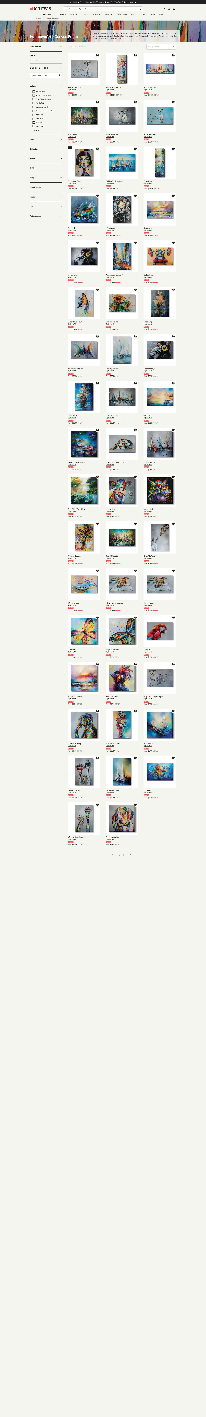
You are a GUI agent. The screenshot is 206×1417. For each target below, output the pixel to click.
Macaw (147, 650)
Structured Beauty (75, 181)
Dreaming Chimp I (75, 743)
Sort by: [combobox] (153, 47)
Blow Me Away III (150, 134)
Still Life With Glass (113, 87)
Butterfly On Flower (75, 322)
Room (32, 158)
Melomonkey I (149, 368)
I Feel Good (110, 228)
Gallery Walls (122, 14)
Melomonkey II (74, 275)
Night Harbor (73, 134)
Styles (72, 14)
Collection (34, 149)
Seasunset (148, 228)
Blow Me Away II (150, 556)
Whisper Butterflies (75, 368)
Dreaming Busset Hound (115, 462)
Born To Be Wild (112, 696)
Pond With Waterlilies (76, 509)
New (153, 14)
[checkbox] (33, 91)
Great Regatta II (150, 87)
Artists (95, 14)
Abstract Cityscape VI (114, 275)
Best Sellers (47, 14)
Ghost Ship (148, 322)
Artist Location (36, 216)
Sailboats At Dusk (113, 790)
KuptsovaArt (72, 90)
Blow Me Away (112, 134)
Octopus (147, 790)
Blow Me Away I (74, 87)
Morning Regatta (112, 368)
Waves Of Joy (73, 603)
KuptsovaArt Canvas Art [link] (52, 18)
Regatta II (71, 228)
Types (84, 14)
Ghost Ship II (73, 415)
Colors (133, 14)
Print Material (35, 187)
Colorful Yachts (112, 415)
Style (32, 139)
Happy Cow (110, 509)
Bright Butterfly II (112, 650)
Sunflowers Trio (112, 322)
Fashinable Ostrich (113, 743)
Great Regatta (149, 462)
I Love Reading (149, 603)
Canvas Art (39, 18)
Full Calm (147, 415)
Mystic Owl (148, 509)
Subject (33, 86)
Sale (161, 14)
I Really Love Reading (114, 603)
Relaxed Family (74, 790)
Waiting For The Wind (114, 181)
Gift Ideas (34, 168)
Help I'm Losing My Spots (154, 696)
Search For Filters (39, 67)
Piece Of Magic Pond (76, 462)
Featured (34, 197)
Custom (144, 14)
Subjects (60, 14)
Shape (32, 178)
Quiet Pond (148, 181)
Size (31, 206)
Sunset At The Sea (75, 696)
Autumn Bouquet (74, 556)
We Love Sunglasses (76, 837)
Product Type (35, 47)
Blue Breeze (148, 743)
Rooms (107, 14)
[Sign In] (169, 9)
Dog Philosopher (112, 837)
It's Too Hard (148, 275)
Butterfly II (72, 650)
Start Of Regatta (112, 556)
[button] (31, 91)
